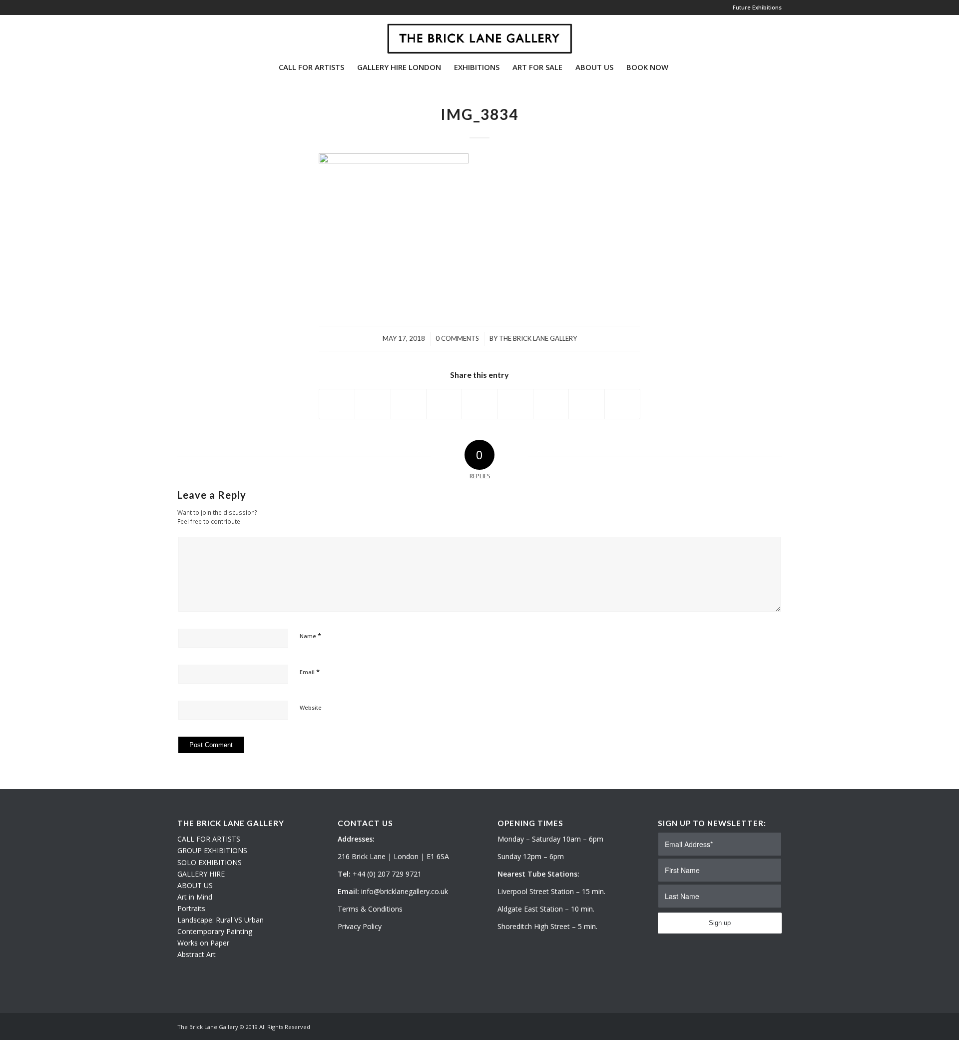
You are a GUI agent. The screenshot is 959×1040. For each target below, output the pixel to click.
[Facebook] (210, 34)
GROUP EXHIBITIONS (212, 850)
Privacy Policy (360, 926)
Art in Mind (194, 897)
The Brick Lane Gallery (538, 338)
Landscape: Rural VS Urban (220, 920)
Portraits (191, 908)
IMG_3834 (479, 114)
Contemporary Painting (214, 931)
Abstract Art (196, 954)
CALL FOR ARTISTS (208, 839)
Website (311, 707)
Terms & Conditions (370, 909)
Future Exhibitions (757, 7)
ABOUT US (195, 885)
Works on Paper (203, 943)
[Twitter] (180, 34)
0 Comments (457, 338)
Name (310, 635)
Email (310, 671)
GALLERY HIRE (201, 874)
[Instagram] (195, 34)
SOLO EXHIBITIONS (209, 862)
